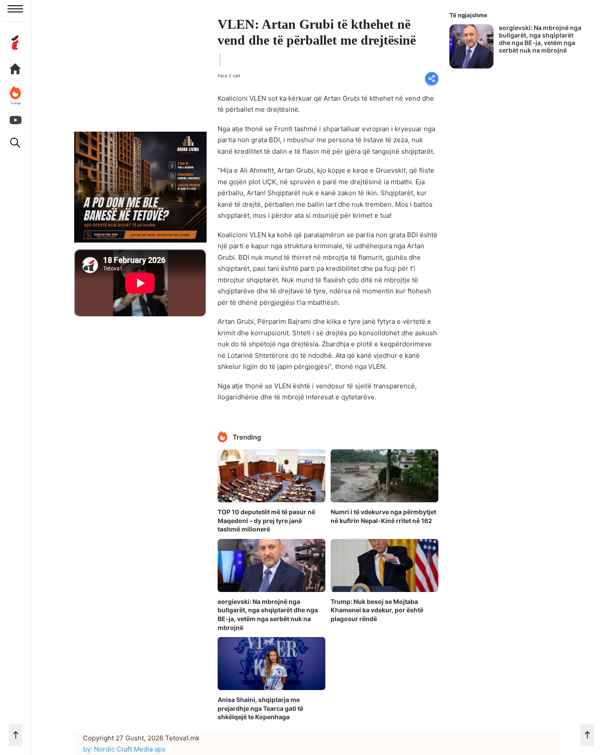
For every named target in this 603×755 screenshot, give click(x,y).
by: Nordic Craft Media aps (124, 749)
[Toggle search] (15, 142)
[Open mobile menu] (15, 8)
